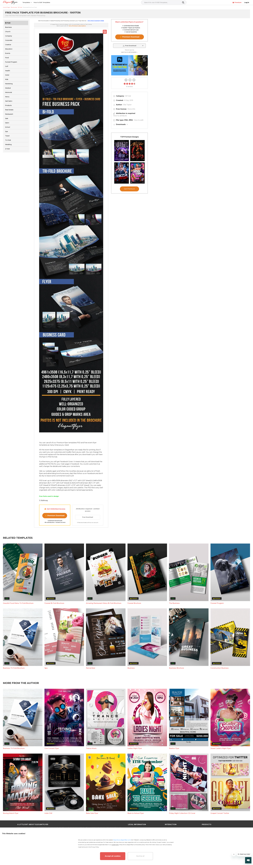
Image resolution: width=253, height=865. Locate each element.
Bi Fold (128, 96)
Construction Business (220, 668)
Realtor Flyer (174, 748)
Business (131, 668)
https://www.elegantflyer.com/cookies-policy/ (132, 844)
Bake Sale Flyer (92, 813)
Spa (46, 668)
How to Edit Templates (42, 2)
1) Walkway (43, 500)
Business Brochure (176, 668)
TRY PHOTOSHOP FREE (95, 20)
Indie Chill (48, 813)
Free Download (87, 517)
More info (131, 109)
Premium (238, 2)
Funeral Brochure (134, 603)
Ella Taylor (127, 105)
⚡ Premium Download (54, 515)
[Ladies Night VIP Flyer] (137, 173)
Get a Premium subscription (77, 26)
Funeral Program (217, 603)
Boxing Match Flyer (10, 813)
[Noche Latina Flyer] (137, 150)
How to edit (138, 120)
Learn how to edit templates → (129, 52)
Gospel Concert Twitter (220, 813)
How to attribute (120, 116)
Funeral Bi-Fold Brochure (54, 603)
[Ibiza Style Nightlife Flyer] (121, 173)
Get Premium (129, 189)
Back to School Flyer (135, 813)
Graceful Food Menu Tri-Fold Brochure (18, 603)
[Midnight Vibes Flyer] (121, 150)
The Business (174, 603)
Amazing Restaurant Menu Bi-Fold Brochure (103, 603)
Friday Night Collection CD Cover (182, 813)
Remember (90, 668)
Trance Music (91, 748)
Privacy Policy (95, 847)
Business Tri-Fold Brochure (14, 668)
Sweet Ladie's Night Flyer (221, 748)
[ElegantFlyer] (10, 2)
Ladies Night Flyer (134, 748)
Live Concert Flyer (51, 748)
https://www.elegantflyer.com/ (122, 840)
